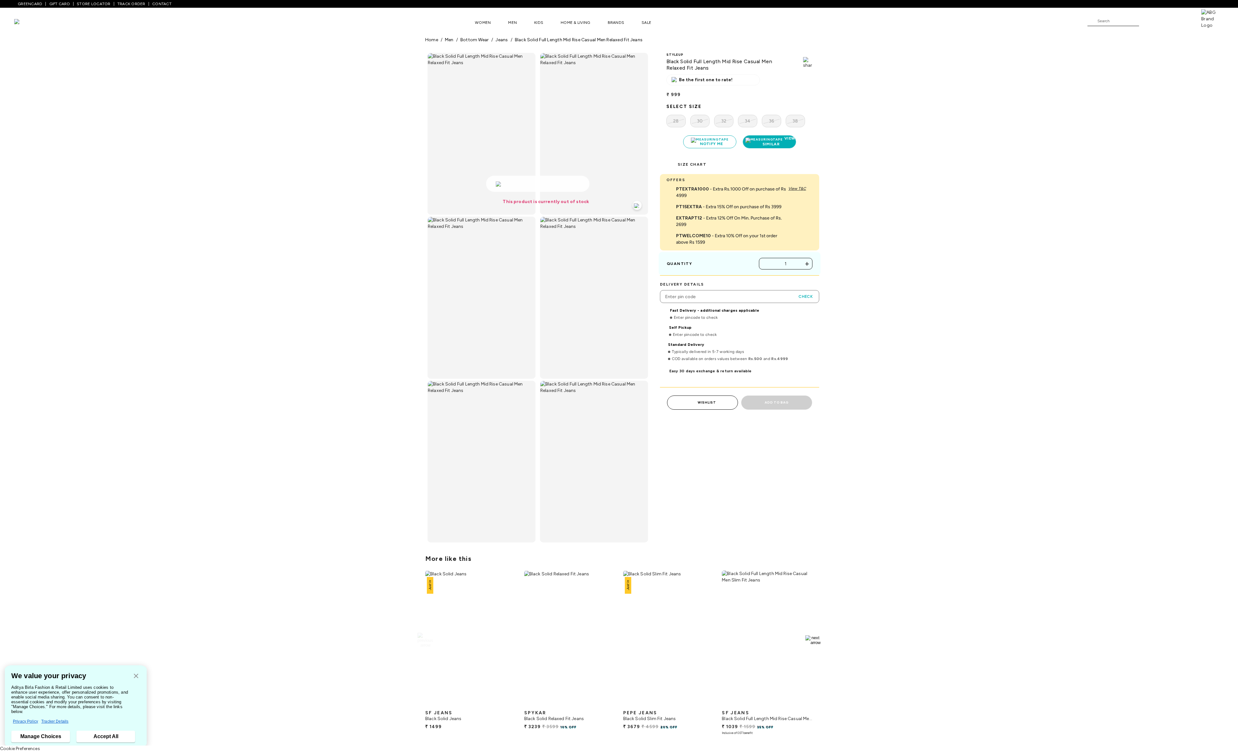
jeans (502, 40)
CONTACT (162, 4)
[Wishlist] (1147, 21)
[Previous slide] (425, 640)
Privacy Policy (25, 721)
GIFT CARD (59, 4)
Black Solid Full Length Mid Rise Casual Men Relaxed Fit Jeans (579, 40)
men (449, 40)
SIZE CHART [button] (692, 164)
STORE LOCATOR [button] (93, 4)
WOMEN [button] (483, 22)
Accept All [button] (105, 736)
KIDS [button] (538, 22)
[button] (136, 676)
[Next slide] (812, 640)
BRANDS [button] (616, 22)
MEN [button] (512, 22)
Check (806, 296)
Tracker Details (54, 721)
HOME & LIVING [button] (575, 22)
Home (431, 40)
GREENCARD (30, 4)
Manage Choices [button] (40, 736)
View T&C (797, 188)
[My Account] (1165, 20)
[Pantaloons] (26, 22)
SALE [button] (646, 22)
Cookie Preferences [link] (20, 748)
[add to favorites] (506, 704)
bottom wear (474, 40)
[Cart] (1183, 20)
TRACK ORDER (131, 4)
